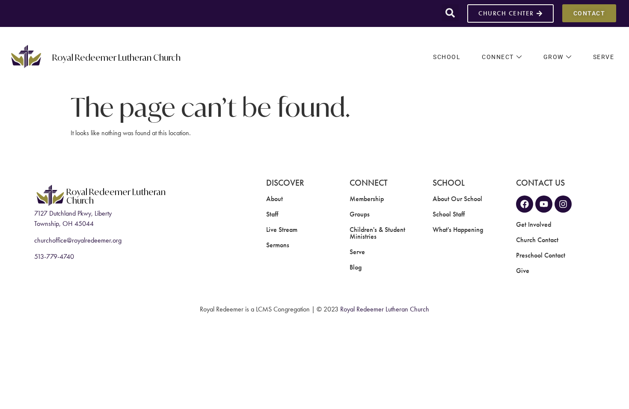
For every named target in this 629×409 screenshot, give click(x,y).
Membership (367, 198)
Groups (360, 214)
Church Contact (537, 239)
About (274, 198)
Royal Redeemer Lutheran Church (116, 56)
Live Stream (281, 229)
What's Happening (458, 229)
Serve (357, 251)
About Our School (457, 198)
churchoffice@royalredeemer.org (78, 240)
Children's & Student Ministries (377, 233)
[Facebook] (524, 204)
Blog (356, 267)
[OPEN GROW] (569, 57)
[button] (450, 12)
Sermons (277, 244)
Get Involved (533, 224)
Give (522, 270)
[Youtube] (543, 204)
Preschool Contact (540, 255)
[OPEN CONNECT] (519, 57)
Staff (272, 214)
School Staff (449, 214)
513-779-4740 (54, 256)
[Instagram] (563, 204)
